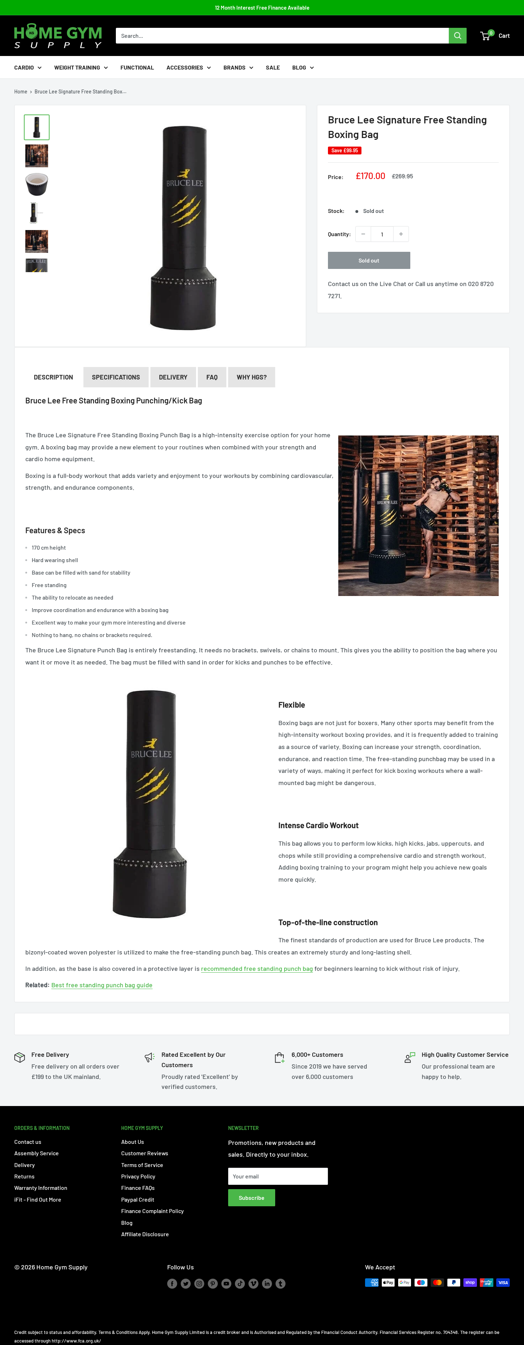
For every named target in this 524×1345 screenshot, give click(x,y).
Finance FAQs (138, 1187)
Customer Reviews (144, 1153)
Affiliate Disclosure (145, 1234)
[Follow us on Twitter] (186, 1283)
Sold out (369, 260)
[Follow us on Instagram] (199, 1283)
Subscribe (251, 1197)
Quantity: (339, 233)
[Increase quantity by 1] (401, 233)
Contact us (27, 1141)
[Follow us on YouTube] (226, 1283)
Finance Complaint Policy (152, 1210)
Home (20, 91)
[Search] (458, 36)
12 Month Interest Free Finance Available (262, 7)
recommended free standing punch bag (257, 968)
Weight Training (77, 67)
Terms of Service (142, 1164)
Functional (137, 67)
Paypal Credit (137, 1199)
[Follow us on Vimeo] (253, 1283)
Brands (235, 67)
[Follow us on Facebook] (172, 1283)
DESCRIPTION (53, 377)
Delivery (173, 377)
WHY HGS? (252, 377)
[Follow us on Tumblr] (281, 1283)
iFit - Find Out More (37, 1199)
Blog (299, 67)
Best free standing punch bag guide (102, 985)
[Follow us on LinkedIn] (267, 1283)
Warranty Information (40, 1187)
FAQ (212, 377)
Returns (24, 1176)
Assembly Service (36, 1153)
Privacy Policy (138, 1176)
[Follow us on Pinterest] (213, 1283)
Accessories (184, 67)
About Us (132, 1141)
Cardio (24, 67)
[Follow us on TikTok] (240, 1283)
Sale (273, 67)
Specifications (116, 377)
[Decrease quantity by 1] (363, 233)
